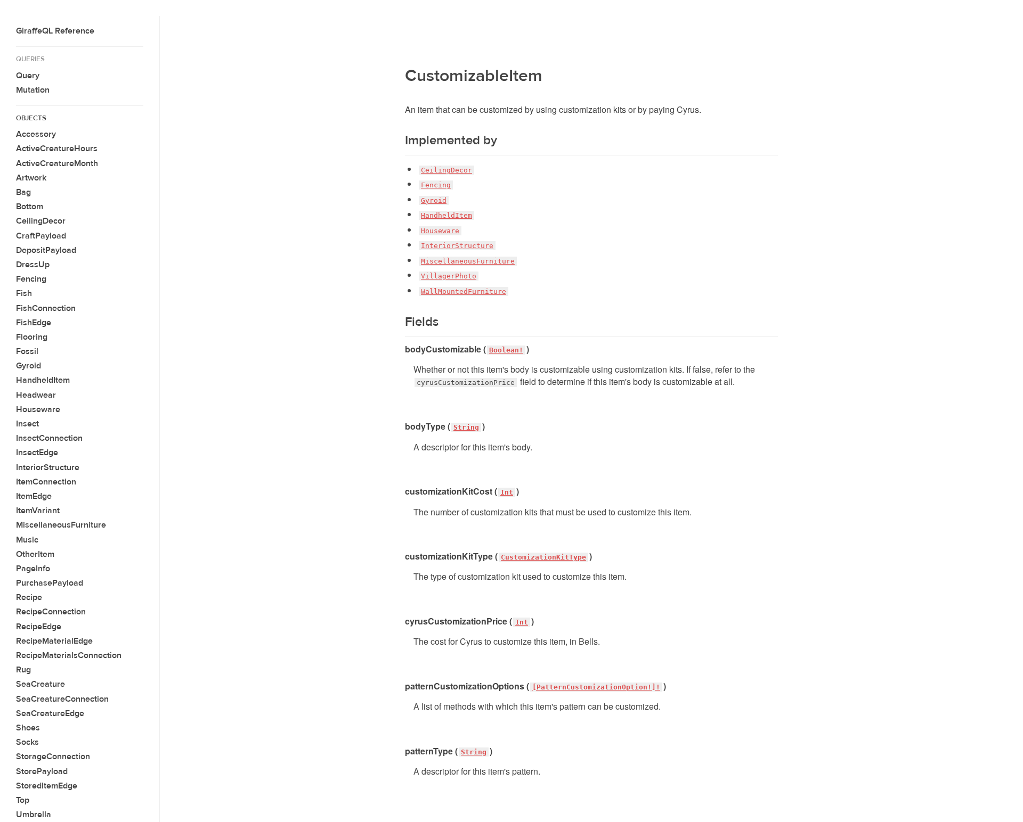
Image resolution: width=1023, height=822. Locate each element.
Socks (27, 742)
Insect (27, 423)
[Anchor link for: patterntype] (400, 751)
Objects (31, 118)
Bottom (29, 206)
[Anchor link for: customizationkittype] (400, 556)
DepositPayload (46, 250)
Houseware (38, 409)
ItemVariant (38, 510)
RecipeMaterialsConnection (68, 655)
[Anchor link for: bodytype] (400, 426)
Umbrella (33, 814)
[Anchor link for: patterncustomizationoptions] (400, 686)
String (466, 427)
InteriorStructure (47, 467)
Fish (24, 293)
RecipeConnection (51, 611)
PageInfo (33, 568)
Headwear (36, 395)
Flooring (31, 337)
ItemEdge (34, 496)
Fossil (27, 351)
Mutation (33, 90)
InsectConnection (49, 438)
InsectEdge (37, 452)
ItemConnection (46, 481)
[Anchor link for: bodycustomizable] (400, 349)
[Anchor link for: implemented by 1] (398, 140)
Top (22, 800)
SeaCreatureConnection (62, 699)
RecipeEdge (38, 626)
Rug (23, 669)
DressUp (33, 264)
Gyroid (28, 365)
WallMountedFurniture (463, 291)
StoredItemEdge (46, 785)
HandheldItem (43, 380)
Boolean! (506, 350)
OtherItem (35, 554)
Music (27, 540)
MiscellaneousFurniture (61, 525)
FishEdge (33, 322)
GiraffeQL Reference (55, 31)
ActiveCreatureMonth (57, 163)
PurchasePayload (49, 583)
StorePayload (42, 771)
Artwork (31, 177)
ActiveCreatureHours (57, 148)
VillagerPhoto (448, 276)
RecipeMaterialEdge (54, 641)
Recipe (29, 597)
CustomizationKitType (543, 557)
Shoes (28, 727)
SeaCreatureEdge (50, 713)
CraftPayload (41, 236)
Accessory (36, 134)
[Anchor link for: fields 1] (398, 322)
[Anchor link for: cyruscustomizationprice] (400, 621)
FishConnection (46, 308)
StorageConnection (53, 756)
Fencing (31, 279)
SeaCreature (40, 684)
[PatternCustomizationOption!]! (596, 687)
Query (27, 75)
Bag (23, 192)
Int (506, 492)
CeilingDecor (41, 221)
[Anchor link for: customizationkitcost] (400, 491)
